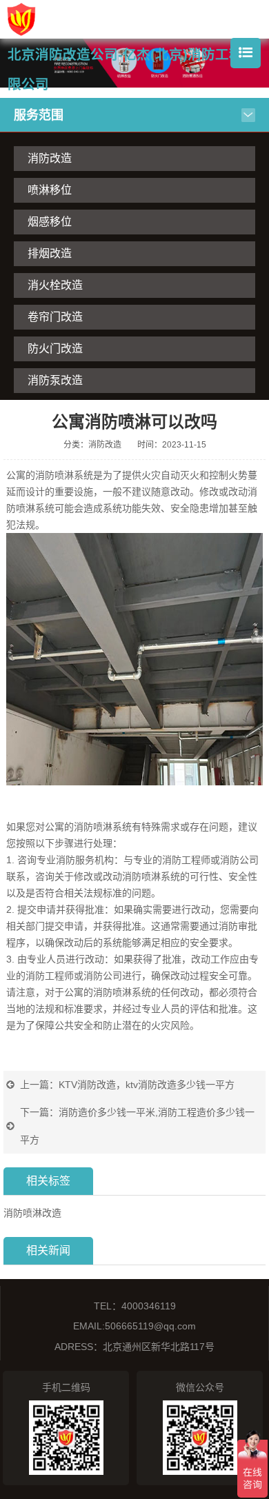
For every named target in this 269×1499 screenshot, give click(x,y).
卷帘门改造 (55, 317)
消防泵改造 (55, 380)
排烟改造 (50, 253)
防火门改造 (55, 348)
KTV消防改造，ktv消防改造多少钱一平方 (147, 1084)
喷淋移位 (50, 190)
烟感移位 (50, 222)
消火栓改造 (55, 285)
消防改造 (50, 158)
